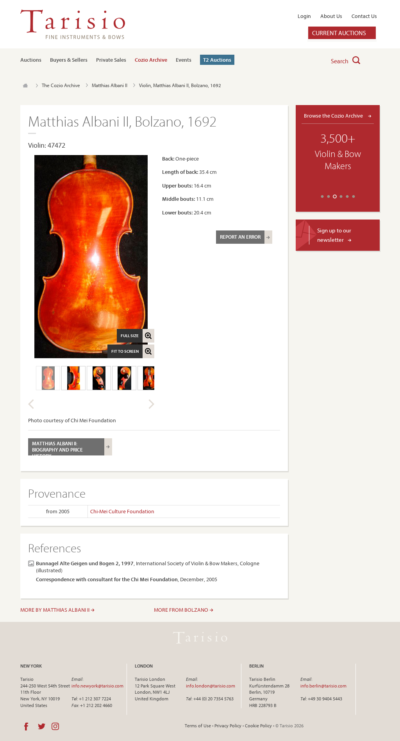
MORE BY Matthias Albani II (55, 609)
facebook (26, 726)
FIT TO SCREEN (125, 351)
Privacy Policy (227, 726)
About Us (331, 16)
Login (304, 16)
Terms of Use (198, 726)
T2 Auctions (217, 59)
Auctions (30, 59)
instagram (55, 726)
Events (183, 59)
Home (25, 85)
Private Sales (111, 59)
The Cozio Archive (61, 85)
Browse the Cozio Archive (334, 115)
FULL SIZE (130, 335)
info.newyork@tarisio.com (97, 686)
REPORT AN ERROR (240, 237)
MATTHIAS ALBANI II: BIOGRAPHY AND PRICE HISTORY (57, 447)
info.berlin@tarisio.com (323, 686)
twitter (41, 726)
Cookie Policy (258, 726)
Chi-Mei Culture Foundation (122, 511)
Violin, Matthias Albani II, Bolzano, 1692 (180, 85)
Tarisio (200, 638)
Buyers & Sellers (69, 59)
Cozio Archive (151, 59)
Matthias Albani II (109, 85)
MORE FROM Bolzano (181, 609)
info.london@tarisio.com (210, 686)
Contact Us (364, 16)
